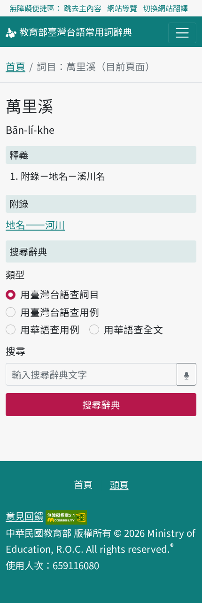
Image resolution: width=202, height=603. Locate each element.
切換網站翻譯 (165, 8)
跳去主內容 (82, 8)
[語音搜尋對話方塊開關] (186, 374)
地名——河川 (35, 224)
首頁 (15, 66)
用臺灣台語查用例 (59, 312)
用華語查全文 (133, 329)
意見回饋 (24, 516)
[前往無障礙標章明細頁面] (66, 516)
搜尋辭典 (101, 404)
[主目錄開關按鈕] (182, 33)
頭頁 (119, 484)
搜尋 (15, 351)
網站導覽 (122, 8)
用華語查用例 (49, 329)
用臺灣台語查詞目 (59, 294)
